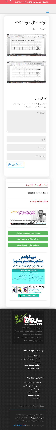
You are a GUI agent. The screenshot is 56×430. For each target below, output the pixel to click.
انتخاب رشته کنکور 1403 (31, 382)
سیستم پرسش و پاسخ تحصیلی (28, 245)
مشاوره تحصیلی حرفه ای (31, 385)
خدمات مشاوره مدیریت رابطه (28, 239)
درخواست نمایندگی (33, 395)
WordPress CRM (20, 425)
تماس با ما (36, 398)
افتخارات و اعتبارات (33, 392)
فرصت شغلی (35, 389)
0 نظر (34, 29)
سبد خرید (36, 362)
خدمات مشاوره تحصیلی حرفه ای (28, 233)
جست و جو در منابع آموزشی (30, 359)
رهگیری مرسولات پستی (31, 365)
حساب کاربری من (33, 355)
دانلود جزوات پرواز (33, 368)
